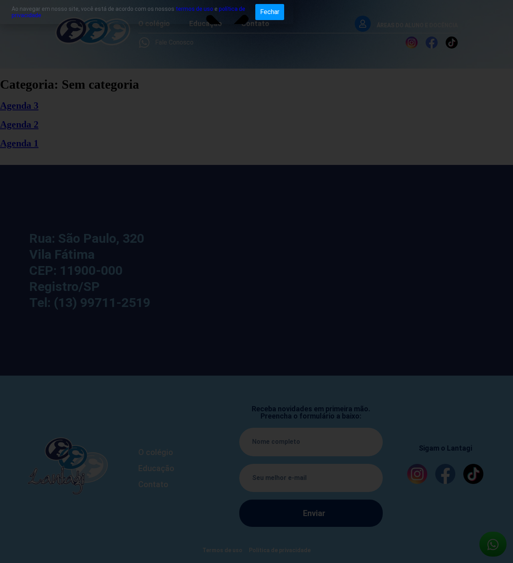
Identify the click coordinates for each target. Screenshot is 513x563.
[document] (256, 281)
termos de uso (194, 9)
